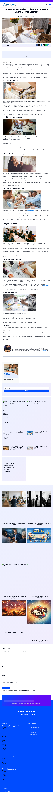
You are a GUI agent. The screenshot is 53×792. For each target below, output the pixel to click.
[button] (47, 4)
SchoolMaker (29, 109)
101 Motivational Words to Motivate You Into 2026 (39, 640)
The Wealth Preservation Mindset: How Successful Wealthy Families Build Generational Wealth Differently (16, 447)
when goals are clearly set (12, 141)
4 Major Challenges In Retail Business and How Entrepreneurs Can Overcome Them (41, 402)
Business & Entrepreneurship (9, 467)
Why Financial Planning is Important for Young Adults (39, 596)
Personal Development (8, 461)
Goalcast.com (14, 351)
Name (3, 666)
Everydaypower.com (44, 350)
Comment (4, 653)
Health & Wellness (7, 471)
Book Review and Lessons (8, 465)
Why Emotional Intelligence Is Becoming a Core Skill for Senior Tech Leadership (17, 432)
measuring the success (11, 320)
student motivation (30, 210)
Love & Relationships (7, 473)
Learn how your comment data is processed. (26, 690)
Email (3, 670)
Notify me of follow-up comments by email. (10, 682)
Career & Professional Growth (9, 463)
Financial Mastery (7, 469)
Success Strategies (7, 478)
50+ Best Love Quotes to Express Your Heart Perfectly (14, 632)
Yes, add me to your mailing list (8, 679)
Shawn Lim (15, 346)
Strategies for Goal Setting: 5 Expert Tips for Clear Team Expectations (41, 432)
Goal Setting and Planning (27, 14)
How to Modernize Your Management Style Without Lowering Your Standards (17, 402)
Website (3, 675)
